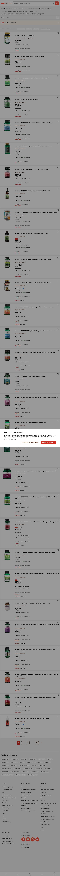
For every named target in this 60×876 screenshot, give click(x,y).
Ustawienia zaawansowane (30, 442)
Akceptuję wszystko (48, 442)
